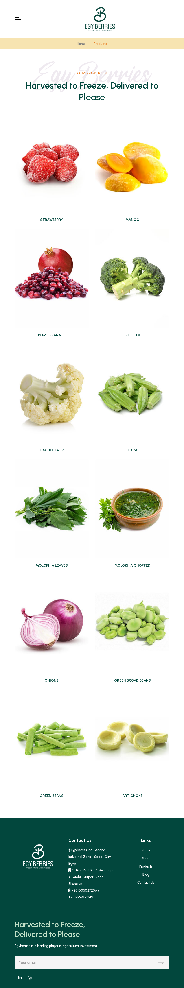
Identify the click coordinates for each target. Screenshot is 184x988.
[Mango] (132, 163)
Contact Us (146, 883)
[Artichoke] (132, 739)
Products (146, 866)
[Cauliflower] (52, 393)
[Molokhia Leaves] (52, 508)
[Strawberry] (52, 163)
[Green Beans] (52, 739)
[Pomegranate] (52, 278)
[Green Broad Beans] (132, 623)
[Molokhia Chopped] (132, 508)
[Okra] (132, 393)
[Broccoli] (132, 278)
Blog (145, 874)
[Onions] (52, 623)
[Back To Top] (171, 975)
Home (81, 44)
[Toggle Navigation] (18, 19)
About (146, 858)
